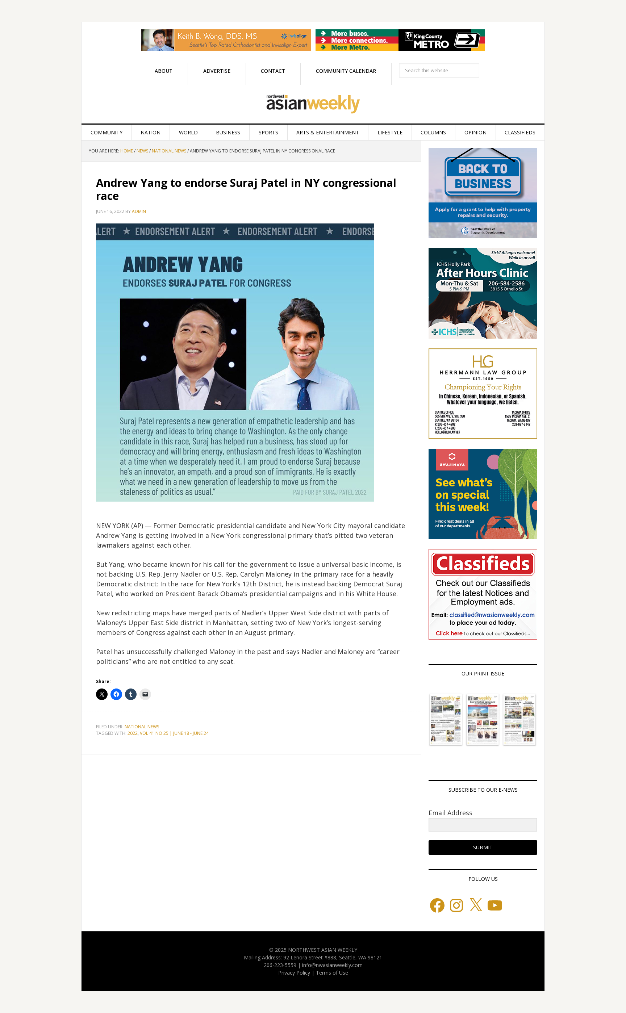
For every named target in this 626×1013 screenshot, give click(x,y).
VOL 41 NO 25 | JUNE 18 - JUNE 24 (174, 733)
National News (142, 727)
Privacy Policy (294, 972)
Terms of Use (332, 972)
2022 (133, 733)
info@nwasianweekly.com (332, 965)
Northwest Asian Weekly (313, 104)
